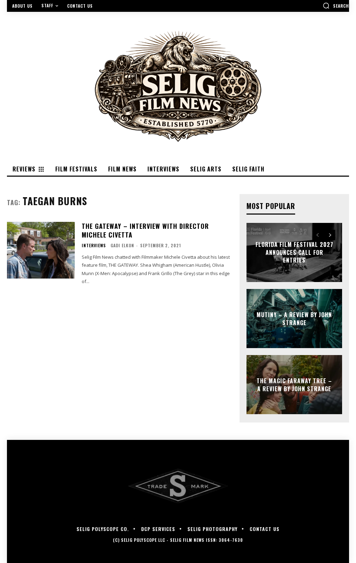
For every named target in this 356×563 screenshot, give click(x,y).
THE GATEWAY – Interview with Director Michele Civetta (145, 230)
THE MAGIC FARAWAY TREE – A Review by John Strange (294, 385)
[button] (336, 5)
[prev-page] (318, 235)
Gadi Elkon (122, 245)
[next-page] (330, 235)
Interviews (94, 245)
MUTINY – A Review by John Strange (294, 319)
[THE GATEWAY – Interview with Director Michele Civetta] (41, 250)
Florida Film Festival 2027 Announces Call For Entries (294, 253)
